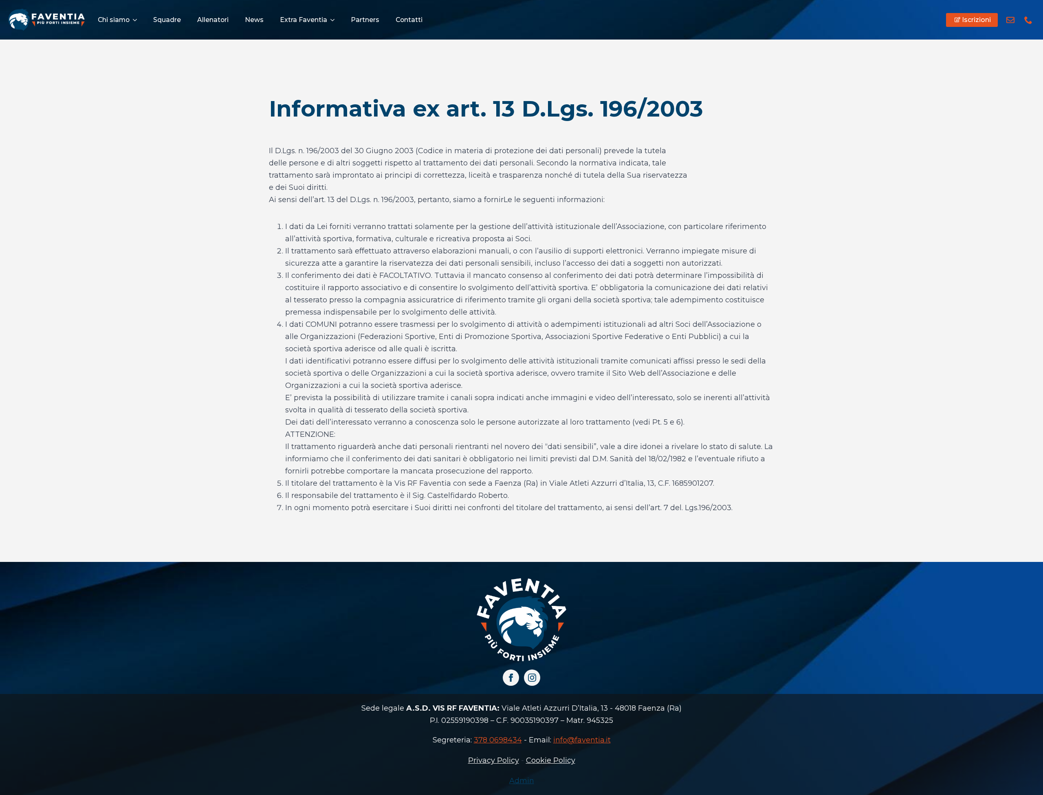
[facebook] (511, 677)
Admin (521, 780)
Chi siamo (114, 20)
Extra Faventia (303, 20)
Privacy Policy (493, 760)
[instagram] (532, 677)
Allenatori (213, 20)
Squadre (167, 20)
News (254, 20)
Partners (365, 20)
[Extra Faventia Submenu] (335, 20)
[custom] (1010, 19)
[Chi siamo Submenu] (137, 20)
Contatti (409, 20)
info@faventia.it (582, 740)
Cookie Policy (550, 760)
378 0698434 (498, 740)
